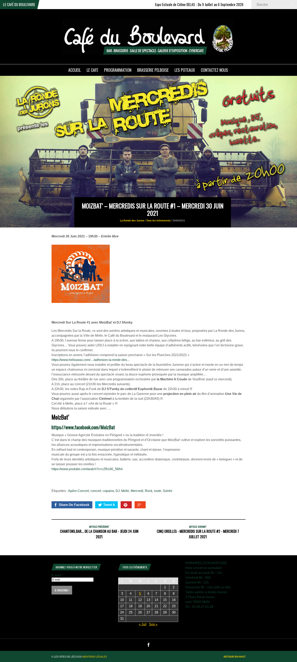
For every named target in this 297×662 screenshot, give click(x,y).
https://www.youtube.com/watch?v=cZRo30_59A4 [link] (87, 469)
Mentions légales (94, 656)
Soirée (167, 491)
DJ (118, 491)
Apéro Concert (78, 491)
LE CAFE (92, 70)
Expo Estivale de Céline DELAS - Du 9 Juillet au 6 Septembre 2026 (176, 4)
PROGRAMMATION (117, 70)
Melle (125, 491)
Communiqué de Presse (248, 4)
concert (96, 491)
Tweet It (109, 505)
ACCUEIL (74, 70)
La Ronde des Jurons (132, 220)
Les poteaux (185, 70)
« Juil (142, 624)
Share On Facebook (74, 505)
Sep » (153, 624)
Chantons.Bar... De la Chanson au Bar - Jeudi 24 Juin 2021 (99, 534)
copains (108, 491)
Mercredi (137, 491)
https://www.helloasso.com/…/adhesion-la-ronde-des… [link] (91, 360)
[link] (83, 427)
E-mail (57, 575)
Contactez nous (214, 70)
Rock (148, 491)
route (157, 491)
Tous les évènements (158, 220)
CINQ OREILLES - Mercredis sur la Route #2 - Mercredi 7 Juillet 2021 (198, 534)
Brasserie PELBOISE (153, 70)
